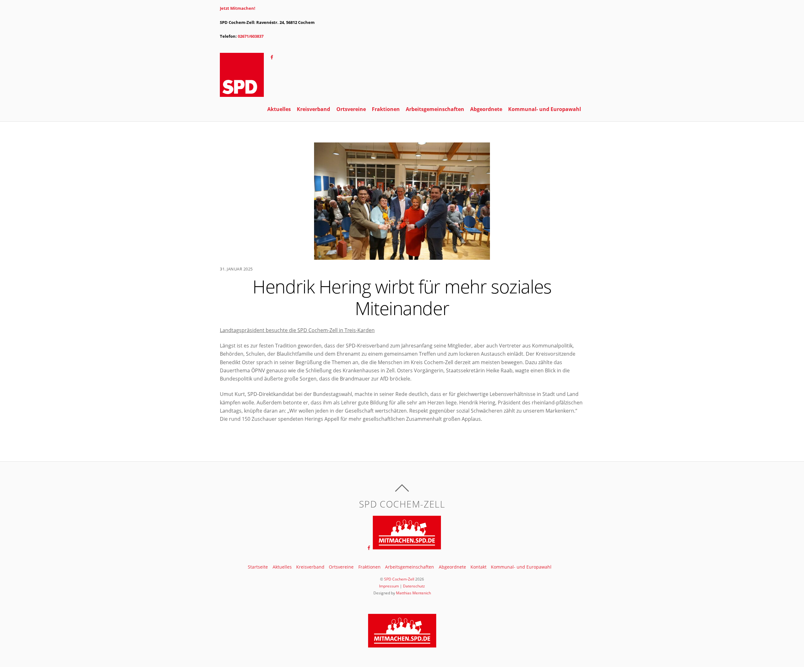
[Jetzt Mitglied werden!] (407, 548)
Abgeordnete (486, 109)
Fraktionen (386, 109)
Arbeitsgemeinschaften (435, 109)
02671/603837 (250, 36)
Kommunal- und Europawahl (544, 109)
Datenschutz (414, 586)
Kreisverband (313, 109)
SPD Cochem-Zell (399, 579)
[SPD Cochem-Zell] (242, 93)
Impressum (389, 586)
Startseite (258, 567)
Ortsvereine (351, 109)
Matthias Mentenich (413, 593)
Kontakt (478, 567)
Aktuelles (279, 109)
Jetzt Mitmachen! (237, 8)
